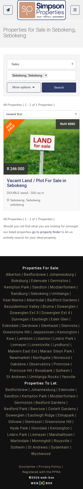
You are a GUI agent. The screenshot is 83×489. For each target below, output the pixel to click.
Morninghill (41, 441)
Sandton (39, 287)
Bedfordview (35, 274)
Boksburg (20, 281)
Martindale (20, 441)
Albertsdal (35, 300)
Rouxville (61, 441)
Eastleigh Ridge (41, 415)
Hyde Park (19, 428)
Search (59, 87)
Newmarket (20, 358)
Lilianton (43, 338)
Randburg (19, 294)
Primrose (62, 364)
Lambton (25, 338)
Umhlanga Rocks (44, 377)
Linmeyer (19, 345)
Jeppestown (43, 332)
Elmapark (66, 415)
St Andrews (16, 377)
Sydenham (60, 447)
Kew (10, 338)
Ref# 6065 (67, 124)
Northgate (42, 358)
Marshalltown (61, 435)
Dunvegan (20, 319)
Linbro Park (63, 338)
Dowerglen (66, 306)
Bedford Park (15, 409)
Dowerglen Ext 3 (24, 313)
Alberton (13, 274)
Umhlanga (60, 294)
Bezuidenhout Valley (22, 306)
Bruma (48, 306)
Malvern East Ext (22, 351)
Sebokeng (39, 294)
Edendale (10, 326)
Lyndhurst (61, 345)
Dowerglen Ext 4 (56, 313)
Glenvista (69, 326)
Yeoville (68, 377)
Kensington (67, 332)
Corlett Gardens (62, 409)
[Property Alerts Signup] (8, 10)
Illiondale (39, 428)
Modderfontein (63, 287)
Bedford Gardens (62, 300)
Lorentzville (40, 345)
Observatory (40, 364)
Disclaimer (27, 466)
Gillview (15, 422)
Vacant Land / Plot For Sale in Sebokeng (36, 183)
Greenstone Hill (16, 332)
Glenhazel (49, 326)
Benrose (38, 409)
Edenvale (39, 281)
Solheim (63, 370)
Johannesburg (61, 274)
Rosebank (44, 370)
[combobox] (41, 64)
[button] (24, 88)
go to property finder (46, 232)
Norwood (62, 358)
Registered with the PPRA (41, 472)
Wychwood (41, 454)
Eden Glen (59, 319)
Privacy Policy (50, 466)
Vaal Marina (13, 300)
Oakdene (18, 364)
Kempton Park (16, 287)
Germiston (59, 281)
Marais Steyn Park (56, 351)
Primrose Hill (21, 370)
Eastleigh (40, 319)
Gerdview (30, 326)
